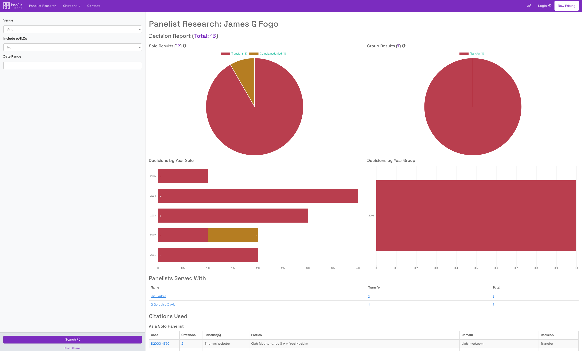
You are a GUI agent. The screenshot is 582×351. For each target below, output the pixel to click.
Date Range (12, 56)
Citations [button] (70, 6)
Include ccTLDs (15, 38)
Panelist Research (42, 6)
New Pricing (566, 6)
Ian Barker (158, 296)
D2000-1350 (160, 343)
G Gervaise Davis (163, 304)
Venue (8, 20)
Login (543, 6)
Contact (93, 6)
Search (71, 339)
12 (178, 45)
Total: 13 (205, 35)
